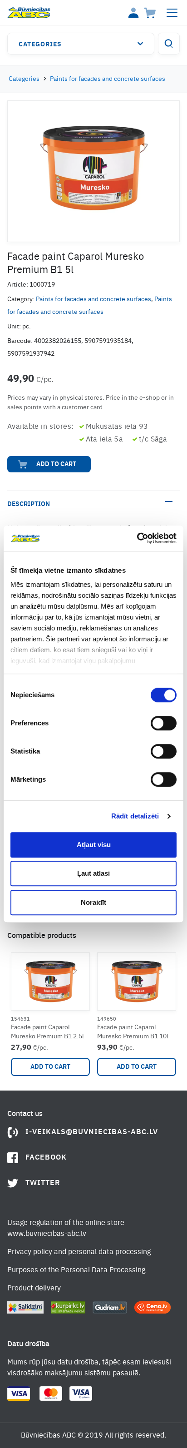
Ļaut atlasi (93, 873)
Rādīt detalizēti (135, 816)
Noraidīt (93, 902)
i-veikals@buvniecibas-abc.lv (91, 1132)
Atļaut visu (94, 844)
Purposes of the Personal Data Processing (76, 1270)
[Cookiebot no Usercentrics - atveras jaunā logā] (137, 538)
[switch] (164, 723)
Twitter (42, 1183)
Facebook (46, 1157)
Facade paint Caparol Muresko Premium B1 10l (132, 1032)
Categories (40, 44)
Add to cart (56, 464)
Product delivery (34, 1288)
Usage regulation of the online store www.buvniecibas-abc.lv (65, 1229)
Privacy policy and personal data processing (79, 1252)
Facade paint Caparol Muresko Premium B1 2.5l (47, 1032)
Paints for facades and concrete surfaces (107, 79)
